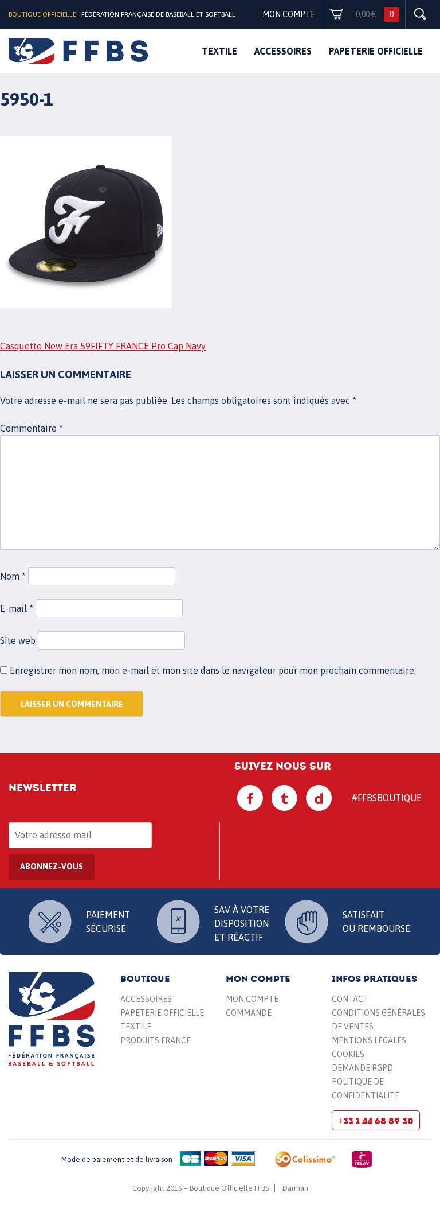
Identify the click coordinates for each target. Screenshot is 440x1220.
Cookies (348, 1054)
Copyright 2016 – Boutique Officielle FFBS (200, 1188)
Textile (219, 51)
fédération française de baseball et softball (78, 51)
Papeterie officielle (376, 51)
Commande (249, 1012)
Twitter (285, 798)
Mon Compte (252, 999)
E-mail (16, 608)
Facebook (250, 798)
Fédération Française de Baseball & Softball (52, 1019)
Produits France (155, 1040)
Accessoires (283, 51)
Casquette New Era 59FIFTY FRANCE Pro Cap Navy (103, 346)
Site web (18, 640)
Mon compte (288, 14)
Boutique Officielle (42, 14)
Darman (295, 1188)
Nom (13, 576)
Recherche (420, 14)
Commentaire (31, 428)
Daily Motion (319, 798)
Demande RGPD (362, 1068)
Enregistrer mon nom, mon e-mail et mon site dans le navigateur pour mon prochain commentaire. (213, 670)
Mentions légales (369, 1040)
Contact (350, 999)
